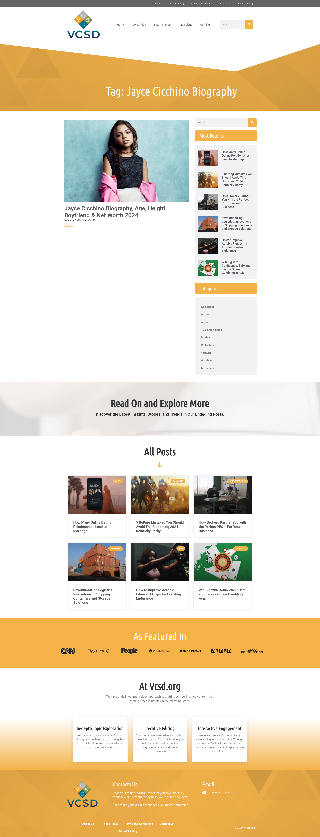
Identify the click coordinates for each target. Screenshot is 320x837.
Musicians (186, 24)
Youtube (206, 352)
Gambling (207, 360)
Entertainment (163, 24)
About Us (159, 3)
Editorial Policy (245, 3)
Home (121, 24)
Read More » (70, 226)
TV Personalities (211, 329)
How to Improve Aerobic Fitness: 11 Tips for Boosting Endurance (235, 245)
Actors (205, 322)
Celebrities (139, 24)
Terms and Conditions (202, 3)
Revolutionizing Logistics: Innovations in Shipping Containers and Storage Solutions (237, 223)
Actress (206, 314)
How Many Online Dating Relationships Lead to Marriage (236, 155)
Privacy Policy (177, 3)
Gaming (205, 24)
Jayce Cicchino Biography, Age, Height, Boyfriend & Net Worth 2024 (115, 212)
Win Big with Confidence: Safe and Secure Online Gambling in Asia (236, 267)
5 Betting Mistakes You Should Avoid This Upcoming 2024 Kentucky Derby (237, 179)
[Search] (249, 24)
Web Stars (207, 345)
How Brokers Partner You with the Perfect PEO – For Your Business (236, 201)
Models (206, 337)
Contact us (226, 3)
